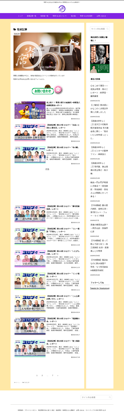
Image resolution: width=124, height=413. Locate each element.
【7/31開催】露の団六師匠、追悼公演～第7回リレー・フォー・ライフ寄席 (99, 210)
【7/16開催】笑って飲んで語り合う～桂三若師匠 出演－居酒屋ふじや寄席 (99, 245)
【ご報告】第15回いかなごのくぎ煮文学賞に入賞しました (99, 108)
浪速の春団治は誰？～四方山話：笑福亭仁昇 (99, 228)
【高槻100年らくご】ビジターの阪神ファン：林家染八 (99, 150)
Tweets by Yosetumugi (99, 288)
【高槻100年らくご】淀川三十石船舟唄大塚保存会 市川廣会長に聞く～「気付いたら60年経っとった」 (99, 129)
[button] (107, 29)
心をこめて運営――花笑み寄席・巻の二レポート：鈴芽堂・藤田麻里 (99, 91)
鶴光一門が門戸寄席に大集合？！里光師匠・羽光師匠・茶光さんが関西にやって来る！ (99, 189)
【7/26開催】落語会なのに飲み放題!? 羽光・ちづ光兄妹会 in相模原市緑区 (99, 265)
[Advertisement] (47, 184)
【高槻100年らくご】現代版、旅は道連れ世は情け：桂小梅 (99, 168)
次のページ (47, 368)
